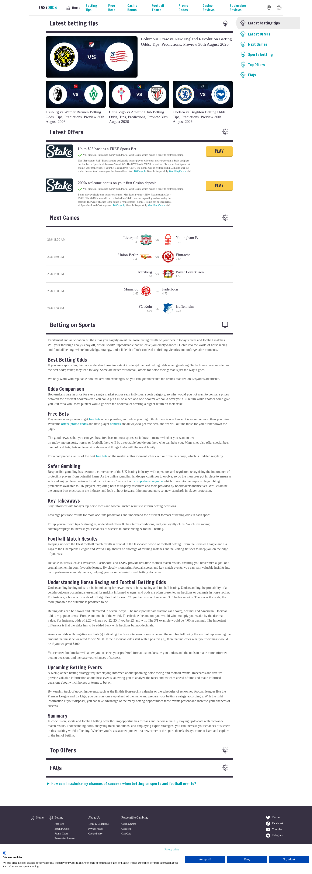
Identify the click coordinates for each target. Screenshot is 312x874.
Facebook (277, 823)
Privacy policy (171, 849)
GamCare (126, 833)
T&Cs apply (140, 171)
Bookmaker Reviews (65, 838)
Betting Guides (62, 828)
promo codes (79, 424)
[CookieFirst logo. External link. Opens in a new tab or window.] (4, 853)
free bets (94, 419)
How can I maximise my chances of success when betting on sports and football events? (123, 783)
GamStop (126, 828)
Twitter (276, 817)
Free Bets (59, 823)
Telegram (277, 835)
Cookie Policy (95, 833)
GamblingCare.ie (177, 171)
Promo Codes (61, 833)
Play (219, 151)
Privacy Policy (95, 828)
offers (65, 424)
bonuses (115, 424)
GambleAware (128, 823)
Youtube (277, 829)
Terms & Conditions (98, 823)
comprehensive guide (148, 481)
